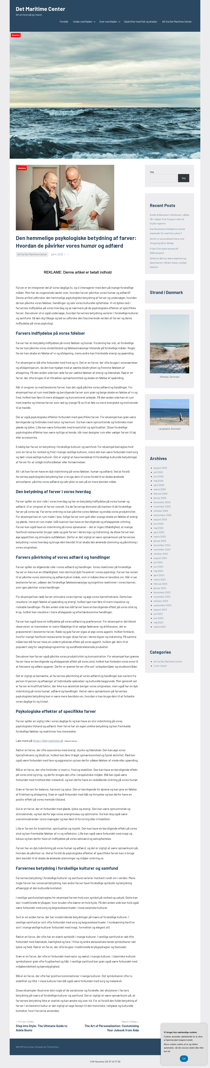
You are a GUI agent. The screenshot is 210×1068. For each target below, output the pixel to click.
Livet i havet (160, 665)
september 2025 (162, 515)
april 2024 (159, 575)
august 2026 (160, 467)
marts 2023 (160, 626)
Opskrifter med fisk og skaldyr (140, 21)
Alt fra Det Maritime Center (177, 21)
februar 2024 (161, 583)
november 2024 (162, 549)
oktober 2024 (161, 553)
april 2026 (159, 484)
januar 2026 (160, 497)
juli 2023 (158, 613)
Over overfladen (108, 21)
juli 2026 (158, 472)
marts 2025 (160, 536)
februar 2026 (160, 493)
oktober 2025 (161, 510)
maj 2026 (158, 480)
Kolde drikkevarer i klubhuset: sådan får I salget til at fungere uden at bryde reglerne (169, 219)
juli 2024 (158, 562)
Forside (64, 21)
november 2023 (162, 596)
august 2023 (160, 609)
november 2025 (162, 506)
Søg (152, 171)
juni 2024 (159, 566)
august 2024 (160, 557)
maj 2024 (158, 570)
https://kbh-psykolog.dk (48, 740)
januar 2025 (160, 540)
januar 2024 (160, 588)
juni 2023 (158, 618)
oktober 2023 (161, 600)
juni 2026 (158, 476)
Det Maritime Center (40, 8)
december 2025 (162, 502)
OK (184, 1058)
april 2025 (159, 532)
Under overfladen (82, 21)
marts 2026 (160, 489)
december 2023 (162, 592)
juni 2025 (158, 523)
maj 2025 (158, 527)
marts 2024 (160, 579)
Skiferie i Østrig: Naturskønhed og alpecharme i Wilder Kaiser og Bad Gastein (168, 262)
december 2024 (162, 545)
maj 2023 (158, 622)
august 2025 (160, 519)
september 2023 (162, 605)
